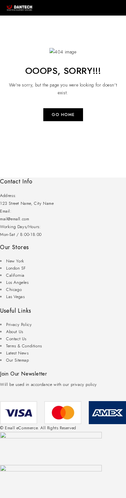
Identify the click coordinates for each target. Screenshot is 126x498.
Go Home (63, 114)
